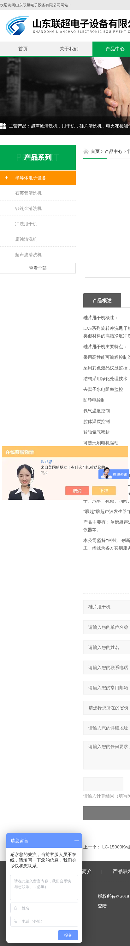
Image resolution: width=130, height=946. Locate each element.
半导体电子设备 (30, 177)
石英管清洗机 (28, 192)
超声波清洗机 (28, 254)
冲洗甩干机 (26, 223)
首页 (23, 48)
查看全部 (38, 268)
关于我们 (69, 48)
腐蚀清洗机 (26, 239)
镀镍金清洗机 (28, 208)
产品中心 (113, 151)
